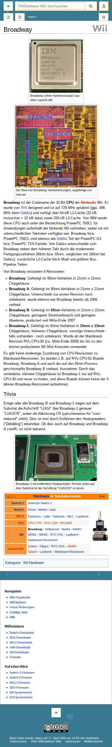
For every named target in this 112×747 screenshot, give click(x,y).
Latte (46, 516)
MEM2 (43, 534)
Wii (21, 534)
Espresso (34, 516)
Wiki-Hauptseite (20, 597)
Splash (32, 551)
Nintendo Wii (91, 203)
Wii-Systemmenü (21, 692)
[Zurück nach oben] (56, 712)
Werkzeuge (103, 17)
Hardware (41, 496)
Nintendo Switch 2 (40, 503)
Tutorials (15, 657)
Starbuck (59, 516)
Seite (8, 17)
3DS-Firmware (19, 687)
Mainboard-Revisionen (43, 540)
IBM (24, 208)
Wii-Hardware (33, 563)
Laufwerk (82, 516)
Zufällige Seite (19, 612)
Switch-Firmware (21, 677)
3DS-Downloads (20, 637)
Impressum (72, 741)
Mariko (42, 509)
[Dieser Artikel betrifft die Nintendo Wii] (100, 28)
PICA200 (66, 523)
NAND (77, 529)
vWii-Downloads (20, 647)
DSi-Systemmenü (21, 697)
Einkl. (102, 496)
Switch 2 (17, 503)
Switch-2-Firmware (22, 672)
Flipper (44, 546)
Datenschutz (18, 741)
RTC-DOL (58, 546)
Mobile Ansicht (93, 741)
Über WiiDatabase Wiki (46, 741)
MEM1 (32, 534)
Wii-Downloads (19, 652)
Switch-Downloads (22, 632)
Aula (52, 509)
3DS (21, 523)
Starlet (65, 529)
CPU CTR (34, 523)
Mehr (31, 16)
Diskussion (19, 17)
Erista (32, 509)
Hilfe (12, 617)
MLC (70, 516)
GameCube (16, 548)
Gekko (26, 213)
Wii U (20, 516)
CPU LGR (50, 523)
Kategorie (12, 563)
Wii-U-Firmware (20, 682)
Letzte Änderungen (22, 607)
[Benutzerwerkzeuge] (103, 6)
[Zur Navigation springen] (8, 6)
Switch (19, 509)
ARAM (71, 546)
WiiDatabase (18, 602)
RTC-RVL (56, 534)
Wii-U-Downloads (21, 642)
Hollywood (52, 529)
